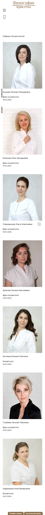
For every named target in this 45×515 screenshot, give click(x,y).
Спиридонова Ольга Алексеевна (17, 224)
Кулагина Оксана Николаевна (16, 290)
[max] (41, 224)
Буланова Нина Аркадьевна (15, 158)
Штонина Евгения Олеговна (15, 356)
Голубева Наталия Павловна (16, 422)
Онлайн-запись (16, 513)
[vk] (41, 211)
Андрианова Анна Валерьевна (16, 489)
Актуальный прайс (33, 513)
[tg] (41, 217)
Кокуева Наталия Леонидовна (16, 92)
